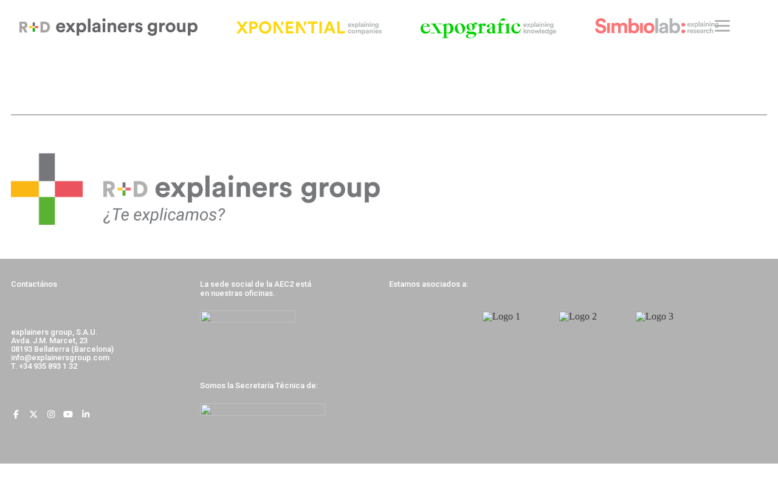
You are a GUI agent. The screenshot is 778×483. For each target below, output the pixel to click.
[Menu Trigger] (722, 26)
